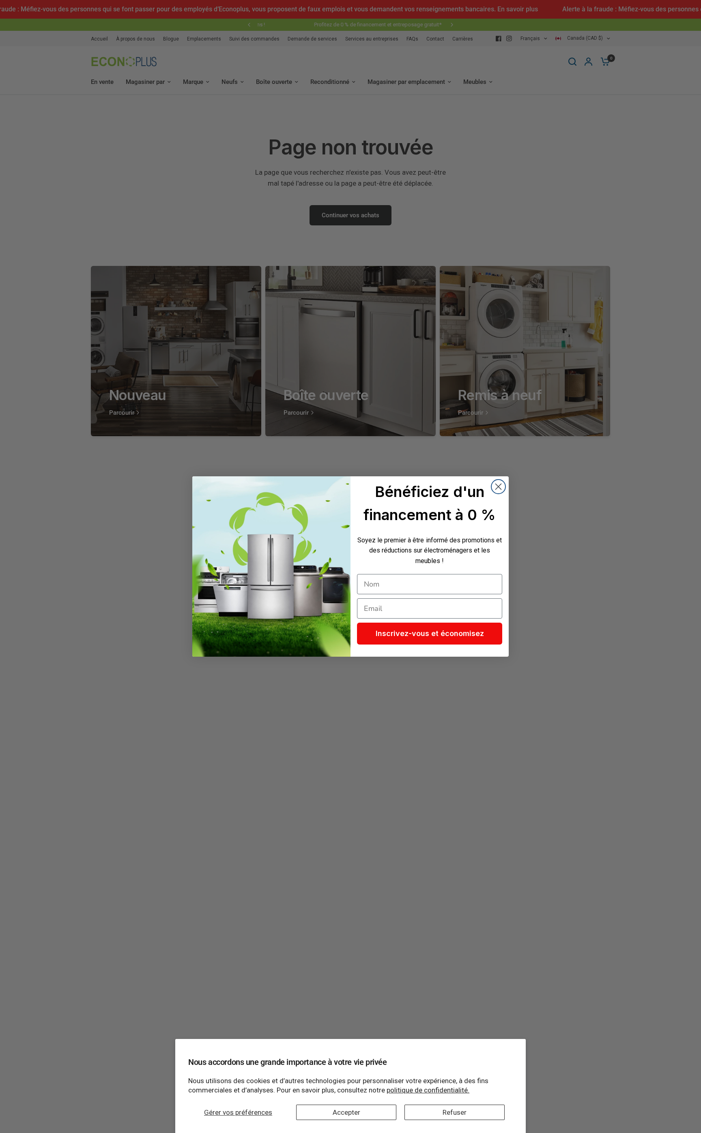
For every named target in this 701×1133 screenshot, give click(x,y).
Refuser (455, 1112)
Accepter (346, 1112)
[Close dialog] (498, 487)
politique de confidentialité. (428, 1090)
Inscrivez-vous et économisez (430, 633)
